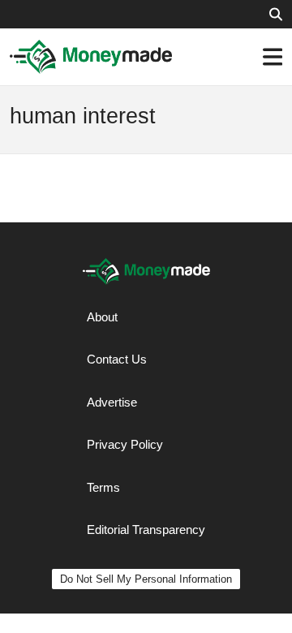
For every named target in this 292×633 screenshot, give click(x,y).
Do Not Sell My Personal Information (146, 579)
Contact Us (117, 359)
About (102, 317)
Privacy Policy (125, 444)
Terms (103, 487)
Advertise (112, 402)
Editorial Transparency (146, 529)
